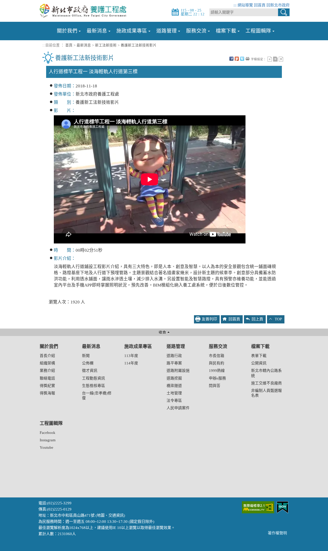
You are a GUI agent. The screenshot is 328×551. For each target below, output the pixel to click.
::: (235, 5)
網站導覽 (245, 5)
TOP (278, 319)
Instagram (48, 440)
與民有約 (216, 363)
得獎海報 (47, 393)
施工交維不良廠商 (266, 383)
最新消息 (97, 31)
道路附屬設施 (178, 371)
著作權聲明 (277, 533)
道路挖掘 (174, 378)
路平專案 (174, 363)
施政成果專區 (131, 31)
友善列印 (247, 59)
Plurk (237, 59)
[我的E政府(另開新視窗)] (282, 507)
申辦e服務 (217, 378)
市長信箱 (216, 356)
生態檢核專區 (93, 386)
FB (231, 59)
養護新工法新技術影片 (139, 45)
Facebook (47, 433)
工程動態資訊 (93, 378)
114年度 (131, 363)
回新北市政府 (278, 5)
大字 (281, 59)
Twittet (242, 59)
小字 (270, 59)
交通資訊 (116, 515)
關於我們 (67, 31)
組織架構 (47, 363)
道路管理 (166, 31)
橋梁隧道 (174, 386)
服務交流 (196, 31)
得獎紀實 (47, 386)
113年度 (131, 356)
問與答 (214, 386)
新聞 (86, 356)
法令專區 (174, 401)
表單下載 (258, 356)
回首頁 (259, 5)
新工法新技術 (106, 45)
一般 (275, 59)
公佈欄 (88, 363)
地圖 (101, 515)
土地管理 (174, 393)
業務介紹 (47, 371)
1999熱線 (217, 371)
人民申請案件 (178, 408)
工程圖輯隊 (258, 31)
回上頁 (257, 319)
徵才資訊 (89, 371)
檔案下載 (226, 31)
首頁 (69, 45)
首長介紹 (47, 356)
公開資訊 (258, 363)
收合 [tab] (164, 332)
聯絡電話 (47, 378)
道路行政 (174, 356)
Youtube (46, 447)
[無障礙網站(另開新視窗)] (258, 507)
